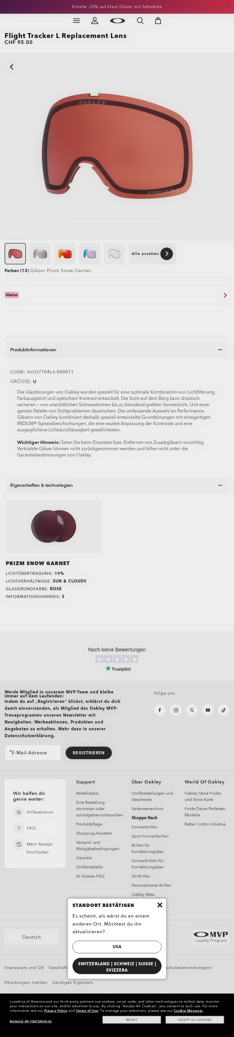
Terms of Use (87, 1010)
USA (117, 947)
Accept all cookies (195, 1020)
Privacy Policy (55, 1010)
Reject (132, 1020)
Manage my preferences (31, 1022)
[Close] (160, 905)
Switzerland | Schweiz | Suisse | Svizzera (117, 967)
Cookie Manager (188, 1010)
